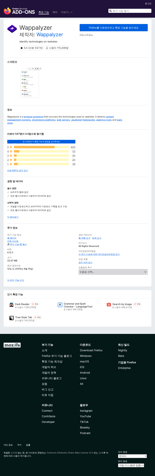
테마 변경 (122, 461)
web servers (63, 120)
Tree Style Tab (23, 317)
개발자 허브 (49, 367)
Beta (121, 355)
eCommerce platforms (44, 120)
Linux (83, 378)
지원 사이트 (12, 241)
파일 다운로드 (86, 34)
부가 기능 (47, 344)
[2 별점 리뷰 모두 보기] (41, 160)
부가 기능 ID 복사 (18, 244)
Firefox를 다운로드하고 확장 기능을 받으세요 (114, 27)
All (81, 383)
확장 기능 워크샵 (52, 361)
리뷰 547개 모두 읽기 (17, 170)
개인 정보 (8, 445)
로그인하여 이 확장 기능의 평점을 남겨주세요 (41, 141)
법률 (28, 445)
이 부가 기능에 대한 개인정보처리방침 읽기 (99, 254)
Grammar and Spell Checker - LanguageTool (78, 305)
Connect (47, 410)
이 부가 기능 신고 (15, 280)
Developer (48, 421)
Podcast (85, 433)
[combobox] (129, 11)
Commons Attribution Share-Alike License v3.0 (70, 452)
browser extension (33, 116)
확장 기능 (44, 12)
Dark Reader (22, 304)
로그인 (148, 3)
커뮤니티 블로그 (52, 378)
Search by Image (122, 304)
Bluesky (85, 427)
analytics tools (104, 120)
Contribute (48, 416)
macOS (84, 361)
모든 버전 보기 (85, 262)
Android (85, 372)
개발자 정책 (49, 372)
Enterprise (124, 368)
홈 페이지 (11, 238)
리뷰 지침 (47, 395)
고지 (13, 452)
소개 (44, 350)
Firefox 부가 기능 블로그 (57, 355)
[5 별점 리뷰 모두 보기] (41, 147)
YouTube (85, 416)
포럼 (44, 383)
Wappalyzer (49, 34)
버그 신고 (47, 389)
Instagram (86, 410)
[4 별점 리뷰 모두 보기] (41, 151)
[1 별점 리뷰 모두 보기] (41, 164)
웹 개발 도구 (84, 238)
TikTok (84, 421)
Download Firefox (91, 350)
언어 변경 (122, 452)
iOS (82, 367)
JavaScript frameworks (83, 120)
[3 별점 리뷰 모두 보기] (41, 155)
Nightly (122, 350)
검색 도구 (96, 238)
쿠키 (19, 445)
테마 (55, 12)
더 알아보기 (12, 217)
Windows (86, 355)
